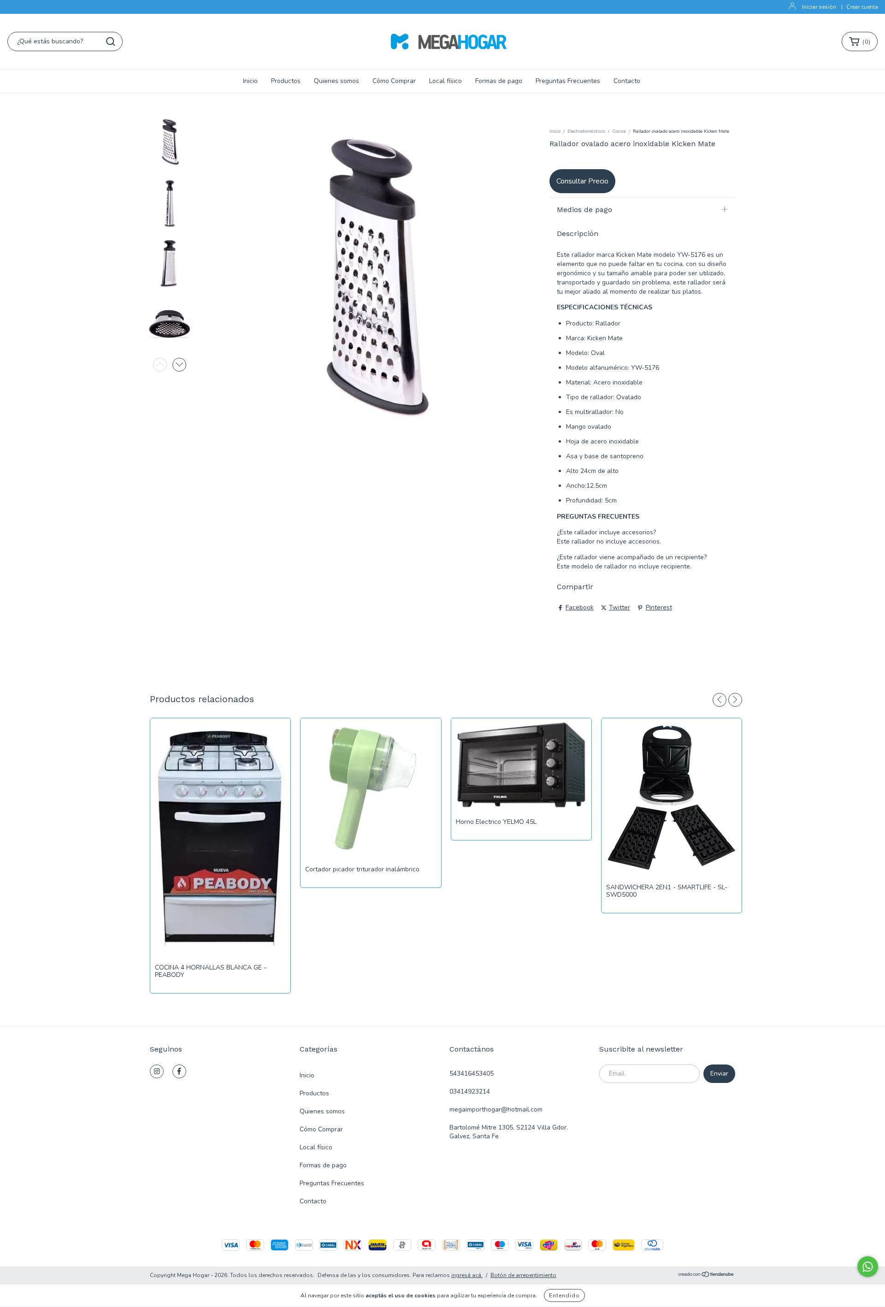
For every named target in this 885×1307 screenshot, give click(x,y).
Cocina (619, 131)
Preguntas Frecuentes (568, 81)
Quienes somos (336, 81)
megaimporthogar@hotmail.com (496, 1109)
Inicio (250, 81)
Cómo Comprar (394, 81)
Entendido (564, 1295)
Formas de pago (498, 81)
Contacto (627, 81)
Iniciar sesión (819, 7)
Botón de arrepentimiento (523, 1275)
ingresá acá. (467, 1275)
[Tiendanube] (706, 1275)
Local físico (445, 81)
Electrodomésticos (586, 131)
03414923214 (469, 1091)
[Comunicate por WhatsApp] (867, 1266)
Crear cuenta (862, 7)
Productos (286, 81)
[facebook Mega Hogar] (179, 1071)
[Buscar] (110, 41)
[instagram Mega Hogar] (157, 1071)
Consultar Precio (582, 181)
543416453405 (471, 1073)
